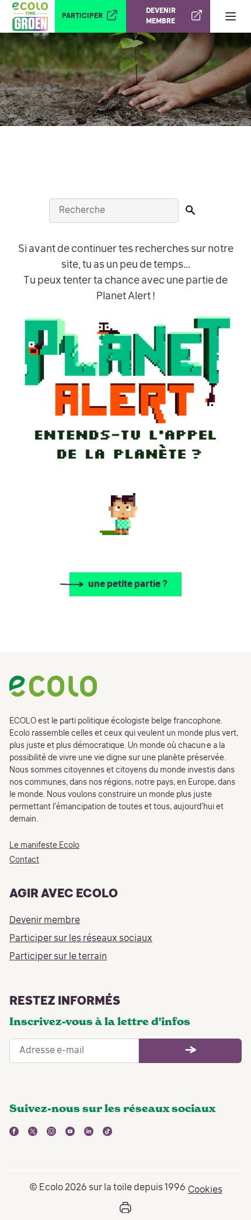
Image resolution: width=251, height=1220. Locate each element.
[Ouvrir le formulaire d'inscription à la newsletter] (190, 1051)
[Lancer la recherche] (190, 210)
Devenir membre (44, 920)
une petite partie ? (128, 584)
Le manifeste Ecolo (44, 845)
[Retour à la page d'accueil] (29, 16)
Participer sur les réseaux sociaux (80, 938)
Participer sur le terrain (58, 957)
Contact (24, 860)
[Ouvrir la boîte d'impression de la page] (125, 1208)
